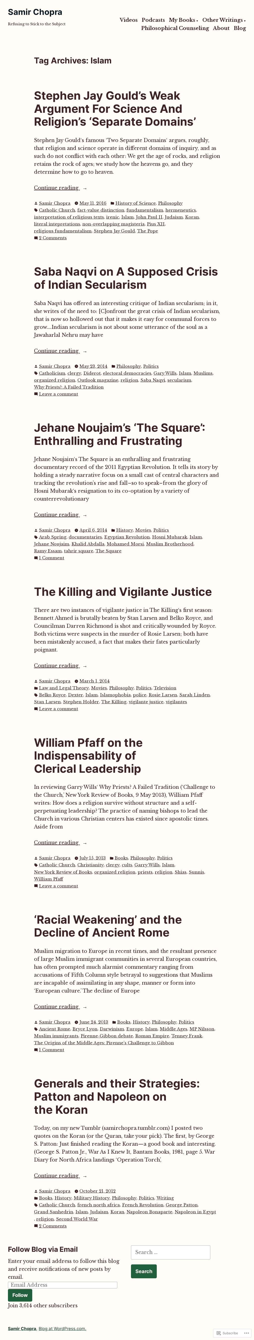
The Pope (147, 231)
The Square (108, 551)
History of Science (135, 203)
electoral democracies (127, 373)
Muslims (203, 373)
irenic (112, 217)
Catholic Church (57, 210)
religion (129, 380)
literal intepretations (57, 224)
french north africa (98, 1205)
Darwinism (112, 1029)
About (221, 28)
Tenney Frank (186, 1036)
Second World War (77, 1219)
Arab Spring (52, 537)
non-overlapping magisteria (113, 224)
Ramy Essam (48, 551)
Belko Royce (52, 695)
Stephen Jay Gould (114, 231)
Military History (92, 1198)
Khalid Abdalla (87, 544)
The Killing (114, 702)
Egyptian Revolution (127, 537)
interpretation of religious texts (69, 217)
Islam (127, 217)
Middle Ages (173, 1029)
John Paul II (149, 217)
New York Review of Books (63, 872)
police (139, 695)
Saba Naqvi (152, 380)
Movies (143, 530)
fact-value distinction (100, 210)
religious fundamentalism (63, 231)
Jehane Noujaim (51, 544)
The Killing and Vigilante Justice (123, 592)
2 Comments (53, 238)
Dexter (75, 695)
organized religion (54, 380)
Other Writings (222, 20)
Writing (165, 1198)
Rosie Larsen (163, 695)
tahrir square (78, 551)
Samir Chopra (35, 12)
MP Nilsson (202, 1029)
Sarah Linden (194, 695)
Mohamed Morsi (125, 544)
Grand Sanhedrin (53, 1212)
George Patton (182, 1205)
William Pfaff (48, 879)
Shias (181, 872)
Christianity (90, 865)
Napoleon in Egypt (195, 1212)
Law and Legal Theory (64, 688)
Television (165, 688)
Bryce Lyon (84, 1029)
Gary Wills (165, 373)
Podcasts (153, 20)
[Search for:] (170, 1252)
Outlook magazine (97, 380)
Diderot (92, 373)
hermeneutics (180, 210)
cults (127, 865)
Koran (192, 217)
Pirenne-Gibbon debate (107, 1036)
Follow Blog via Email (43, 1249)
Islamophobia (115, 695)
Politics (151, 366)
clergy (74, 373)
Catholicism (52, 373)
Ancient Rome (54, 1029)
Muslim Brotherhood (169, 544)
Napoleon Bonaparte (149, 1212)
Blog (240, 28)
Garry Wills (147, 865)
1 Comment (51, 558)
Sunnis (196, 872)
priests (145, 872)
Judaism (174, 217)
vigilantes (176, 702)
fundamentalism (145, 210)
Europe (134, 1029)
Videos (129, 20)
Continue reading (57, 188)
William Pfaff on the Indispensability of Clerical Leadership (88, 755)
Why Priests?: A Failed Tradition (69, 387)
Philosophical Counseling (175, 28)
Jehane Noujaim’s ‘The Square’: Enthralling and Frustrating (119, 434)
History (124, 530)
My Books (182, 20)
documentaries (85, 537)
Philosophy (170, 203)
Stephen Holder (81, 702)
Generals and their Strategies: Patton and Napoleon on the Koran (117, 1096)
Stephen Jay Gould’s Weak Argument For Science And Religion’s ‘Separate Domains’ (115, 108)
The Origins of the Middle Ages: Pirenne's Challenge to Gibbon (104, 1043)
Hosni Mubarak (169, 537)
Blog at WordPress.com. (62, 1328)
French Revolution (142, 1205)
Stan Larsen (47, 702)
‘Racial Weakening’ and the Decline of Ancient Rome (108, 926)
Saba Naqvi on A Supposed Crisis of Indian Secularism (126, 278)
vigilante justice (146, 702)
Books (121, 858)
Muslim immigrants (56, 1036)
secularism (179, 380)
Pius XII (156, 224)
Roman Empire (152, 1036)
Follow (20, 1295)
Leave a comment (58, 394)
